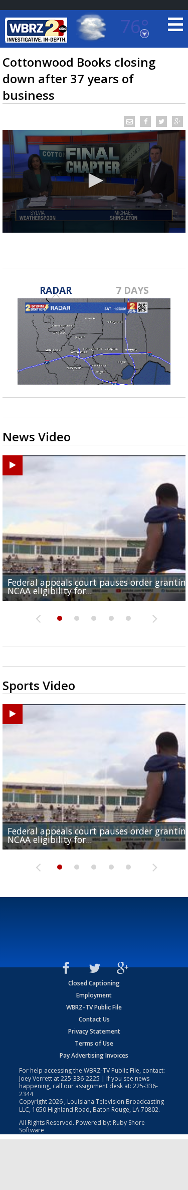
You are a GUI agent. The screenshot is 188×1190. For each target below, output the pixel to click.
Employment (94, 995)
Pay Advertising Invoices (94, 1055)
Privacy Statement (94, 1031)
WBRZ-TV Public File (94, 1007)
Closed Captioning (94, 983)
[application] (94, 181)
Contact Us (94, 1019)
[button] (94, 180)
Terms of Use (94, 1043)
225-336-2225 (80, 1078)
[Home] (37, 30)
